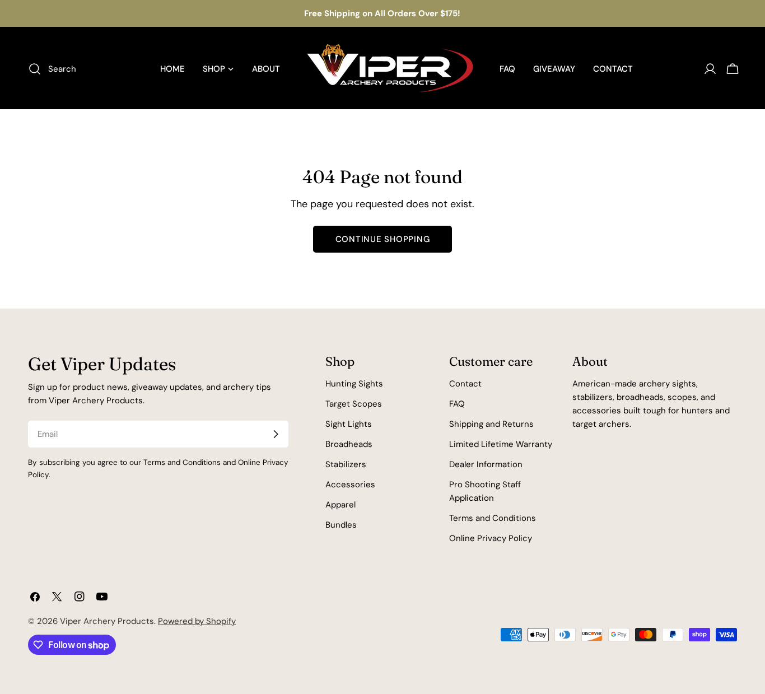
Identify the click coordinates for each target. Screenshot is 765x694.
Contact (465, 383)
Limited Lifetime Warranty (500, 444)
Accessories (350, 484)
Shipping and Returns (491, 424)
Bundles (341, 524)
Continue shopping (382, 239)
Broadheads (348, 444)
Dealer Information (486, 464)
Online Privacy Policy (490, 538)
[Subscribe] (275, 434)
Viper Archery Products (107, 621)
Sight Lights (348, 424)
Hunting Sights (354, 383)
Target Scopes (353, 403)
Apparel (340, 504)
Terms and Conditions (492, 518)
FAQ (457, 403)
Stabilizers (345, 464)
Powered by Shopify (197, 621)
